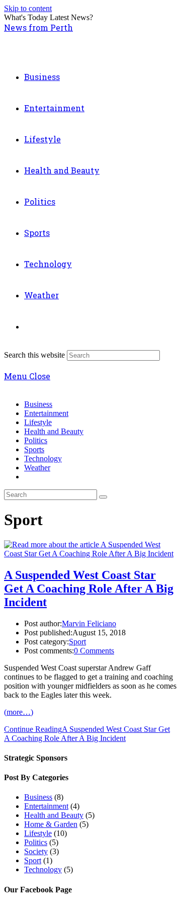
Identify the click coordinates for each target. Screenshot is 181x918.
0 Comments (94, 650)
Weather (37, 467)
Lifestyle (38, 422)
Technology (43, 458)
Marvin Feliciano (89, 623)
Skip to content (28, 8)
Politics (35, 440)
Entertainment (46, 413)
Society (36, 851)
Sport (77, 641)
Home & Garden (50, 824)
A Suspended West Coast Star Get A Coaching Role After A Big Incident (88, 588)
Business (38, 404)
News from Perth (38, 27)
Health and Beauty (53, 431)
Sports (34, 449)
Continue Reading (87, 733)
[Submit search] (103, 496)
